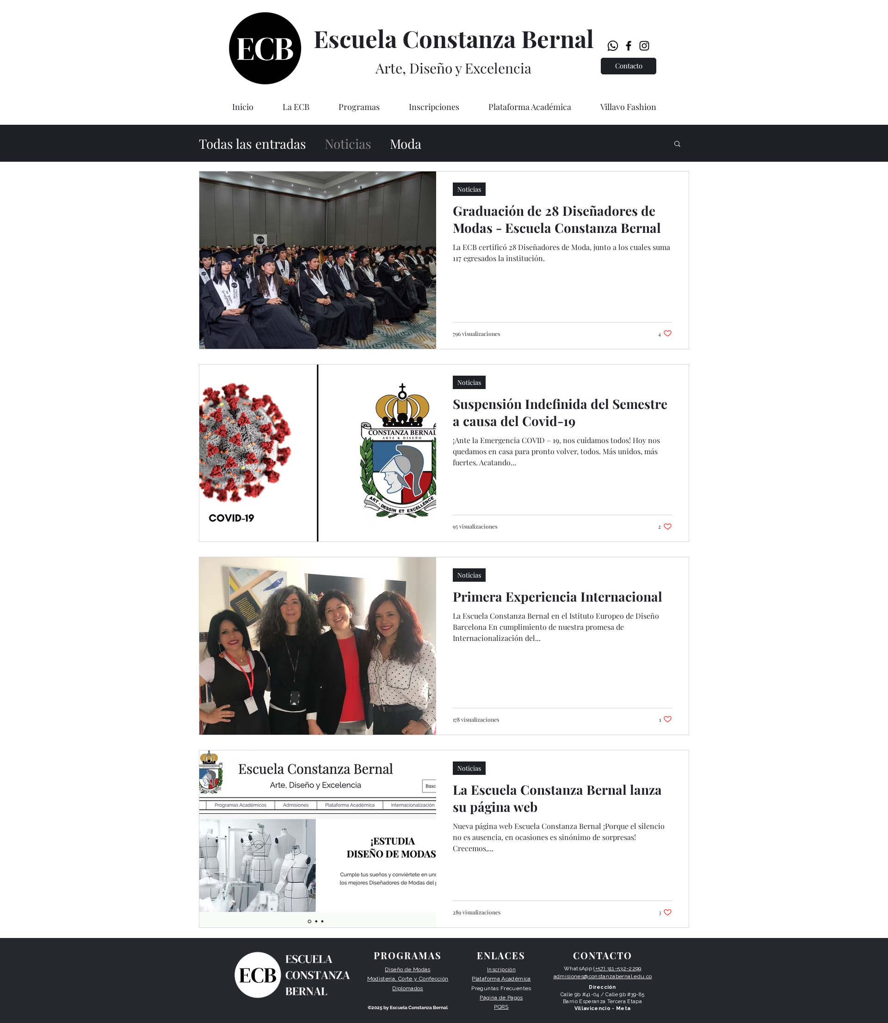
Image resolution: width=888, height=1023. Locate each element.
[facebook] (628, 45)
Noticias (348, 143)
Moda (405, 143)
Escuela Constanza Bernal (454, 38)
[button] (296, 106)
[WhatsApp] (612, 45)
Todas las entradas (252, 143)
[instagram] (644, 45)
